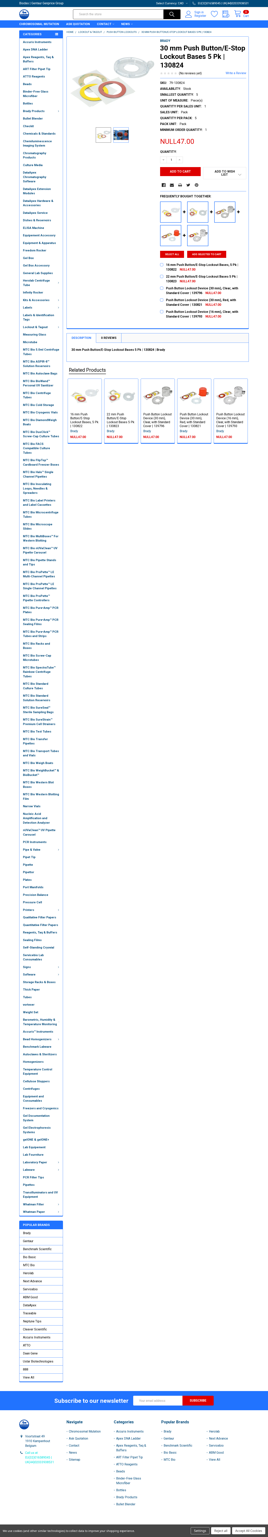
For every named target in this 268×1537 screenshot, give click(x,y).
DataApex (29, 1305)
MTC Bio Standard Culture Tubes (35, 686)
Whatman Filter (33, 1204)
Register (200, 16)
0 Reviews (109, 338)
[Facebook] (163, 185)
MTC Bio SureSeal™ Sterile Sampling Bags (38, 710)
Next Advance (32, 1281)
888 (25, 1369)
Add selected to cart (206, 254)
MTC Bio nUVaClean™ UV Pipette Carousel (40, 550)
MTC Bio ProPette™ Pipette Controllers (36, 598)
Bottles (28, 103)
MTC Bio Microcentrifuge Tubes (40, 515)
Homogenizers (33, 1062)
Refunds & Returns (163, 1523)
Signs (27, 967)
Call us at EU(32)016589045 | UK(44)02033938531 (39, 1457)
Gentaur (28, 1241)
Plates (27, 880)
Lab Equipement (34, 1147)
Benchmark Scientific (37, 1249)
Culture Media (33, 165)
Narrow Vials (31, 806)
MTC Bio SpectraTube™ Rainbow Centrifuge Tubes (39, 672)
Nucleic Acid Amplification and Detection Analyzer (36, 818)
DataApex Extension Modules (37, 191)
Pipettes (29, 1185)
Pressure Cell (32, 902)
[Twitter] (188, 185)
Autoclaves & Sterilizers (40, 1054)
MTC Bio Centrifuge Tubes (37, 395)
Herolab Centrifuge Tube (36, 283)
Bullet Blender (33, 118)
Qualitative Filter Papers (39, 917)
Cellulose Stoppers (36, 1081)
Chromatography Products (34, 155)
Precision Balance (35, 895)
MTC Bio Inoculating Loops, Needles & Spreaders (37, 488)
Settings (200, 1531)
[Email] (171, 185)
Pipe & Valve (31, 849)
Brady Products (34, 111)
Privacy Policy (220, 1523)
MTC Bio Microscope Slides (37, 527)
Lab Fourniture (33, 1154)
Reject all (220, 1531)
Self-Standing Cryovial (38, 947)
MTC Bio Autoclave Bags (40, 373)
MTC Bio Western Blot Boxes (38, 785)
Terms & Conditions (48, 1523)
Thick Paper (31, 989)
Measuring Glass (34, 334)
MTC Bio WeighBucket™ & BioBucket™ (41, 773)
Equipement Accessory (39, 235)
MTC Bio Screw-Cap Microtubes (37, 658)
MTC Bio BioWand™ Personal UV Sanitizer (38, 383)
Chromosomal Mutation (39, 24)
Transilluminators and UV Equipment (40, 1195)
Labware (29, 1170)
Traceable (29, 1313)
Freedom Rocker (34, 250)
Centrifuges (31, 1089)
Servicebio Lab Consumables (33, 957)
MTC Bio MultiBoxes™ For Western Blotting (40, 539)
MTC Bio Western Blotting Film (41, 797)
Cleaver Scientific (35, 1329)
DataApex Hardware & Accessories (38, 203)
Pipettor (28, 872)
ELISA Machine (33, 228)
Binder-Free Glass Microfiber (35, 94)
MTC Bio (29, 1265)
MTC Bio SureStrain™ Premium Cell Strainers (39, 722)
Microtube (30, 342)
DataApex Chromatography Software (34, 177)
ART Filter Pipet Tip (36, 69)
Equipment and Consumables (33, 1099)
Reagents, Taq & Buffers (40, 932)
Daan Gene (30, 1353)
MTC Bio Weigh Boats (38, 763)
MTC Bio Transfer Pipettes (35, 741)
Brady (27, 1233)
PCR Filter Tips (33, 1177)
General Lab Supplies (38, 273)
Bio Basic (29, 1257)
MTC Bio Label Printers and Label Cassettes (39, 503)
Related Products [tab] (87, 370)
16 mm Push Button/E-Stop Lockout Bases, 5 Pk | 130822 (84, 420)
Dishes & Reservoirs (37, 220)
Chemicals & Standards (39, 133)
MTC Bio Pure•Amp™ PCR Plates (40, 610)
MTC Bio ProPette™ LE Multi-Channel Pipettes (39, 574)
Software (29, 974)
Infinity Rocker (33, 292)
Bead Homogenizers (37, 1039)
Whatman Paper (34, 1212)
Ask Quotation (78, 24)
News (125, 24)
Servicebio (30, 1289)
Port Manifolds (33, 887)
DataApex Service (35, 213)
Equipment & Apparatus (39, 243)
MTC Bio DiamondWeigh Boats (40, 422)
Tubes (27, 997)
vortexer (29, 1004)
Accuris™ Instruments (38, 1031)
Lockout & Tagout (35, 327)
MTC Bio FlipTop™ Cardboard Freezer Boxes (41, 462)
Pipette (28, 865)
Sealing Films (32, 940)
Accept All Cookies (248, 1531)
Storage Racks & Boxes (39, 982)
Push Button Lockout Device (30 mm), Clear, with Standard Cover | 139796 (157, 420)
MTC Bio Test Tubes (37, 731)
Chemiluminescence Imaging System (37, 143)
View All (28, 1377)
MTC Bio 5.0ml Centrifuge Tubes (41, 352)
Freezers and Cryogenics (40, 1108)
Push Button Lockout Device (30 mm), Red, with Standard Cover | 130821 (194, 420)
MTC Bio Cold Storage (38, 405)
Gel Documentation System (36, 1118)
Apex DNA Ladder (35, 49)
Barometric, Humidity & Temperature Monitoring (40, 1022)
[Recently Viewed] (228, 14)
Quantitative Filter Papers (40, 925)
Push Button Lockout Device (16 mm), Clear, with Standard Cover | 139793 (230, 420)
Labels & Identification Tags (38, 317)
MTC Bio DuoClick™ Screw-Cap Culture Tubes (41, 434)
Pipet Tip (29, 857)
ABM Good (30, 1297)
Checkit (28, 126)
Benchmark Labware (37, 1046)
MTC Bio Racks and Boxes (36, 646)
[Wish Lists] (216, 14)
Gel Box (28, 258)
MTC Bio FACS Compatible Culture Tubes (36, 448)
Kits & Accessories (36, 300)
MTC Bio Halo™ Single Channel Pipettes (38, 474)
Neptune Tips (32, 1321)
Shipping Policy (105, 1523)
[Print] (180, 185)
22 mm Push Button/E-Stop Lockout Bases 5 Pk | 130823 (120, 420)
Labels (27, 307)
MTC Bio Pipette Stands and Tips (39, 562)
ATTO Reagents (34, 76)
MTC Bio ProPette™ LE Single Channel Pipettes (40, 586)
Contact (104, 24)
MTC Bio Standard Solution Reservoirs (36, 698)
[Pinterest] (196, 185)
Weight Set (30, 1012)
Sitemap (74, 1459)
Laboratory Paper (35, 1162)
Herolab (28, 1273)
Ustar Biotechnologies (38, 1361)
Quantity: (168, 152)
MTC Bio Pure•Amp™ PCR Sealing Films (40, 622)
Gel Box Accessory (36, 265)
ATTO (26, 1345)
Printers (28, 910)
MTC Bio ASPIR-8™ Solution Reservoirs (36, 364)
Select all (172, 254)
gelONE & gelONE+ (36, 1139)
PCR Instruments (34, 842)
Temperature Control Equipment (37, 1072)
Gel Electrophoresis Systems (37, 1130)
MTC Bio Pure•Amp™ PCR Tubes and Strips (40, 634)
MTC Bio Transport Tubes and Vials (41, 753)
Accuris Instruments (37, 42)
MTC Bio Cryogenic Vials (40, 412)
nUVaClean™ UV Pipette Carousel (39, 832)
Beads (27, 84)
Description (81, 338)
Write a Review (236, 73)
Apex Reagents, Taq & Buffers (38, 59)
